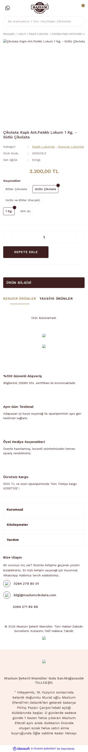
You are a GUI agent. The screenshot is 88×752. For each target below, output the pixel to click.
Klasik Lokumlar (43, 146)
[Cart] (80, 8)
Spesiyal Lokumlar (71, 146)
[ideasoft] (21, 748)
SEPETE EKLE (26, 252)
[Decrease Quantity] (7, 237)
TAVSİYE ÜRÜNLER (56, 299)
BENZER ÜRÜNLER (19, 299)
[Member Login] (72, 8)
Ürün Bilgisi (18, 283)
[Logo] (40, 7)
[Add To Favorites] (60, 252)
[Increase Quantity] (80, 237)
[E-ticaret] (43, 748)
